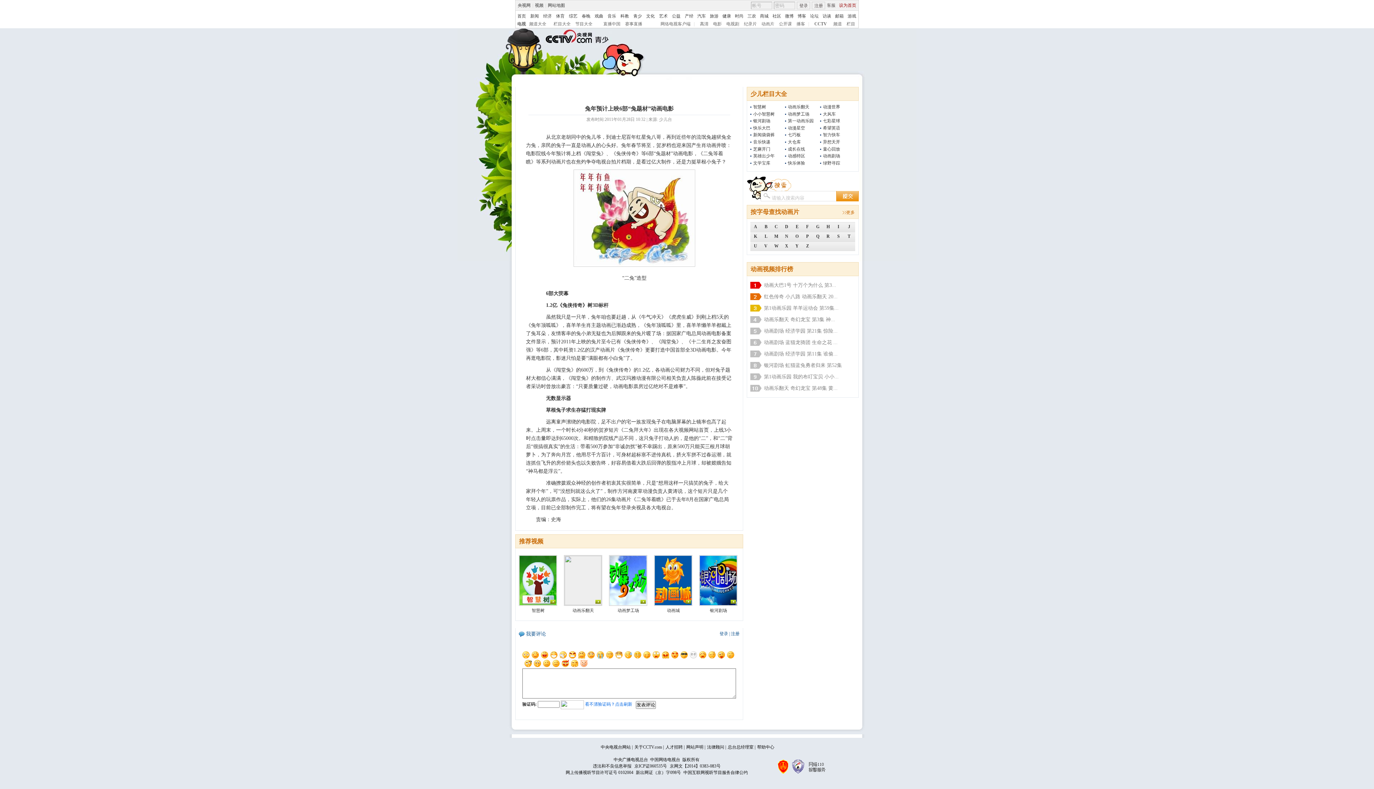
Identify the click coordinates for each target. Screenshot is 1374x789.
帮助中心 (765, 747)
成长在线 (796, 149)
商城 (764, 16)
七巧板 (794, 134)
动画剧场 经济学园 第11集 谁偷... (801, 354)
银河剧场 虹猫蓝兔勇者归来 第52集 (803, 365)
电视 (521, 23)
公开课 (785, 23)
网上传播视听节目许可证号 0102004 (599, 772)
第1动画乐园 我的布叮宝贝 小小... (801, 376)
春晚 (586, 16)
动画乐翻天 (798, 106)
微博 (789, 16)
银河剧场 (761, 120)
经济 (547, 16)
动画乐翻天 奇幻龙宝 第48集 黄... (801, 388)
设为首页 (847, 5)
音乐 (612, 16)
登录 (803, 5)
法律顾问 (715, 747)
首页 (521, 16)
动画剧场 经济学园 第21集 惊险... (801, 331)
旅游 (714, 16)
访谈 (827, 16)
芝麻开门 (761, 149)
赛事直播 (633, 23)
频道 (837, 23)
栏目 (851, 23)
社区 (777, 16)
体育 (560, 16)
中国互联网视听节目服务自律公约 (715, 772)
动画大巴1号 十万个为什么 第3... (800, 285)
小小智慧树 (764, 114)
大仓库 (794, 141)
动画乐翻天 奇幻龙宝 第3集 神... (799, 319)
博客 (802, 16)
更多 (850, 212)
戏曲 (599, 16)
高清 (704, 23)
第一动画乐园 (801, 120)
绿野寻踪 (831, 163)
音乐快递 (761, 141)
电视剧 (732, 23)
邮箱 (839, 16)
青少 (637, 16)
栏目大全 (562, 23)
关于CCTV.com (648, 747)
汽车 (701, 16)
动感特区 (796, 155)
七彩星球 (831, 120)
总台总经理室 (741, 747)
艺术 (663, 16)
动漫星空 (796, 128)
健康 (726, 16)
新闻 (534, 16)
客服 (831, 5)
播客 (800, 23)
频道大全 (537, 23)
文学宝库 (761, 163)
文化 (650, 16)
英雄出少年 (764, 155)
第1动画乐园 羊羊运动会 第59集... (801, 308)
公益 (676, 16)
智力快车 (831, 134)
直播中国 (611, 23)
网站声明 (694, 747)
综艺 (573, 16)
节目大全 (584, 23)
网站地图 (556, 5)
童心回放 (831, 149)
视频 (539, 5)
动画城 (673, 610)
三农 (751, 16)
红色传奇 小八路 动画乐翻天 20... (801, 296)
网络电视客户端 (676, 23)
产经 (689, 16)
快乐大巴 (761, 128)
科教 (624, 16)
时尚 (739, 16)
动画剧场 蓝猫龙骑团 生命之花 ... (801, 342)
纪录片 (750, 23)
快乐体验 (796, 163)
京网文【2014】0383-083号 (695, 766)
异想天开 (831, 141)
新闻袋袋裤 (764, 134)
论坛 (814, 16)
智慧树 (759, 106)
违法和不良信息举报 (612, 766)
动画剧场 (831, 155)
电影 (717, 23)
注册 (818, 5)
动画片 (767, 23)
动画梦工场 (798, 114)
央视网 (524, 5)
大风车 (829, 114)
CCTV (820, 23)
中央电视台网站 (616, 747)
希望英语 (831, 128)
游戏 (852, 16)
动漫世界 (831, 106)
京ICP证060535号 (650, 766)
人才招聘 (674, 747)
